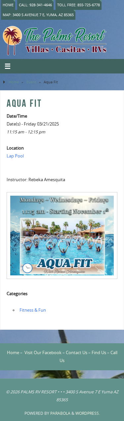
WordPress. (87, 413)
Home (8, 4)
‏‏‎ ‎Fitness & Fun (32, 310)
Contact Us (76, 352)
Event (31, 81)
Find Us (99, 352)
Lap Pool (15, 156)
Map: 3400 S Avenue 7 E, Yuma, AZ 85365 (38, 14)
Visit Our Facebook (43, 352)
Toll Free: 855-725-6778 (78, 4)
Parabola (60, 413)
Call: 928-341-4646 (35, 4)
